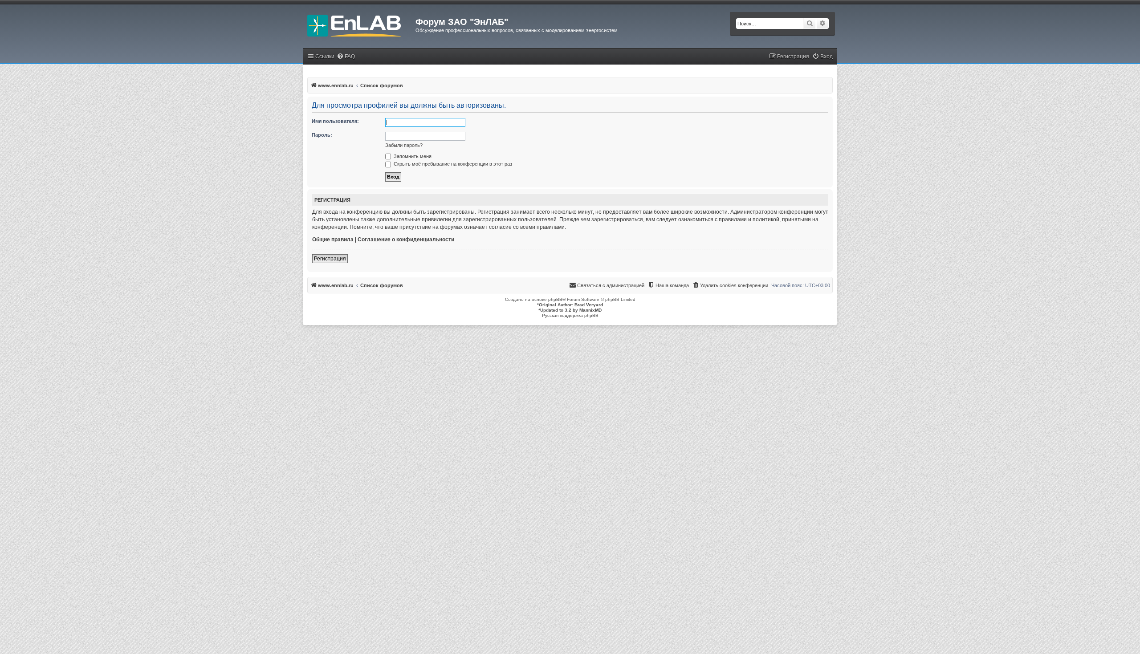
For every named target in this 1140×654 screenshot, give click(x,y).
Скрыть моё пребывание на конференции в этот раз (452, 164)
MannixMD (590, 310)
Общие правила (333, 239)
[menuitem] (346, 57)
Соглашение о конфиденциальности (406, 239)
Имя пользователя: (335, 121)
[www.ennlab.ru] (359, 24)
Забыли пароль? (404, 145)
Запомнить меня (412, 156)
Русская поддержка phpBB (570, 315)
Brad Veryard (588, 304)
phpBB (555, 299)
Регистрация (330, 259)
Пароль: (322, 135)
